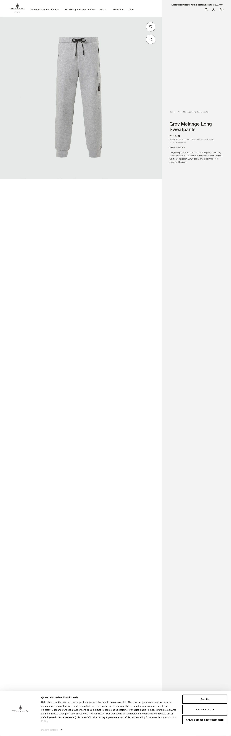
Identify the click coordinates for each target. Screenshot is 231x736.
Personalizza (203, 709)
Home (172, 112)
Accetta (205, 699)
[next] (154, 368)
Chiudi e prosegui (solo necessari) (205, 719)
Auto (132, 9)
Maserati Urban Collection (45, 9)
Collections (118, 9)
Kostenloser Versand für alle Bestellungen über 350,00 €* (197, 5)
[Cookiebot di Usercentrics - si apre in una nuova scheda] (20, 730)
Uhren (103, 9)
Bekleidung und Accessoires (80, 9)
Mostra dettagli (49, 729)
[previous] (8, 368)
